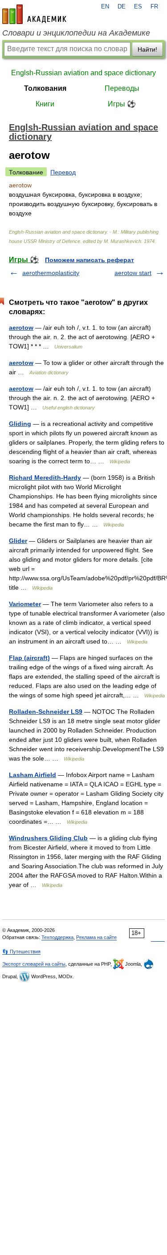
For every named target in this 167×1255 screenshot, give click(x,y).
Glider (18, 540)
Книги (45, 104)
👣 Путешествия (21, 951)
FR (154, 7)
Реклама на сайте (96, 937)
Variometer (25, 603)
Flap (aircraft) (29, 657)
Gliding (20, 423)
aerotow (21, 327)
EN (105, 7)
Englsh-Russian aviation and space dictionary (83, 73)
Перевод (63, 172)
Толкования (45, 88)
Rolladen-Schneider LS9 (45, 711)
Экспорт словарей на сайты (33, 964)
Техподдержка (57, 937)
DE (122, 7)
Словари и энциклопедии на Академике (76, 32)
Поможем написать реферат (89, 259)
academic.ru (34, 14)
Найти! (147, 49)
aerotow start (132, 272)
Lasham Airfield (32, 774)
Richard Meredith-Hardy (45, 477)
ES (138, 7)
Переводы (122, 88)
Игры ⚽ (122, 104)
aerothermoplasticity (50, 272)
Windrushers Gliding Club (48, 838)
